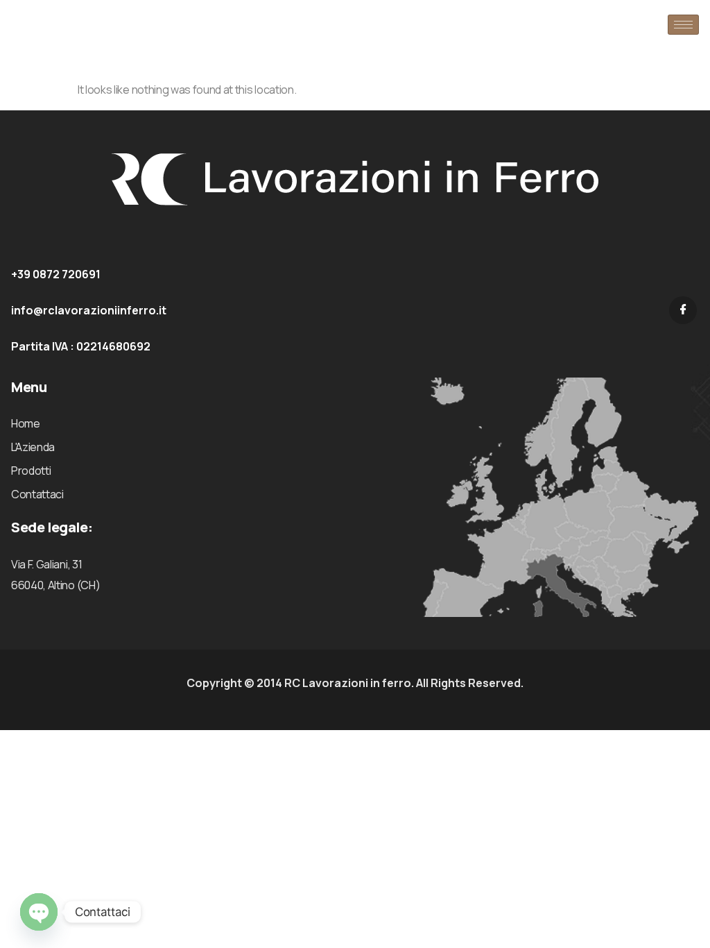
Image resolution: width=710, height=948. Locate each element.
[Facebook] (683, 310)
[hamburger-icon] (683, 25)
